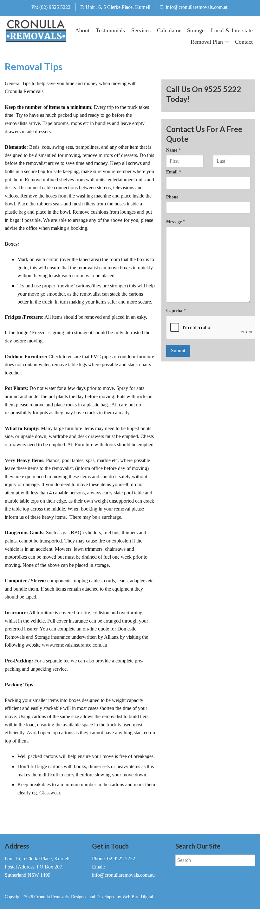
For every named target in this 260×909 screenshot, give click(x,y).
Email (173, 171)
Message (175, 221)
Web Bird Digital (137, 896)
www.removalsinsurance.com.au (74, 645)
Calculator (169, 30)
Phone (172, 196)
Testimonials (110, 30)
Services (141, 30)
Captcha (176, 310)
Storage (196, 30)
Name (173, 150)
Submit (178, 350)
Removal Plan (207, 42)
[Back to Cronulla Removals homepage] (36, 31)
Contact (244, 42)
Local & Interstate (232, 30)
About (82, 30)
